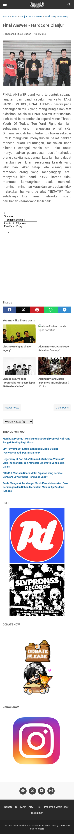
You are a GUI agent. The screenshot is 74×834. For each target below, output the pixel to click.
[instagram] (51, 791)
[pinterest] (37, 310)
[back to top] (66, 826)
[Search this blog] (69, 5)
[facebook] (9, 310)
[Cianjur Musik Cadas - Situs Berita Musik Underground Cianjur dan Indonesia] (37, 4)
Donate (8, 806)
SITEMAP (20, 806)
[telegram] (64, 310)
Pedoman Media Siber (56, 806)
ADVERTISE (35, 806)
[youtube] (41, 791)
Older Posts (62, 407)
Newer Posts (12, 407)
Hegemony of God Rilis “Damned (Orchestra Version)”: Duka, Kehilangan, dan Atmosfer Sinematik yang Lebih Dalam (34, 463)
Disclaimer (37, 812)
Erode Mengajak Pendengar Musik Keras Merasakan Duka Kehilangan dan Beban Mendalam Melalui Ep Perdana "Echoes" (35, 487)
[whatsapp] (50, 310)
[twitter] (23, 310)
